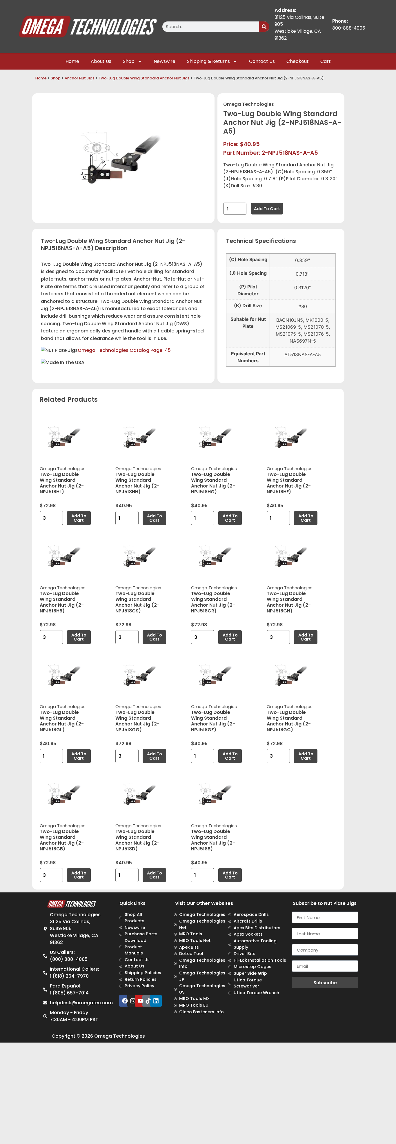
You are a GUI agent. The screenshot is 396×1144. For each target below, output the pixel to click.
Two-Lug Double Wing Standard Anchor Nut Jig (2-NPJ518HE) (289, 483)
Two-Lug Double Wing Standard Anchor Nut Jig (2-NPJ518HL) (62, 483)
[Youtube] (140, 1001)
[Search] (264, 26)
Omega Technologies (248, 104)
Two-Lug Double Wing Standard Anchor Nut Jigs (144, 78)
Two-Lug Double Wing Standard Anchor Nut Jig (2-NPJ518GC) (289, 721)
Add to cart (267, 209)
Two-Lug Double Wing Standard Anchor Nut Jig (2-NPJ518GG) (137, 721)
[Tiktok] (148, 1001)
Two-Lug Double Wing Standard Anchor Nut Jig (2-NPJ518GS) (137, 602)
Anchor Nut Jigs (80, 78)
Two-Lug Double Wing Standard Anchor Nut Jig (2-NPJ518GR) (213, 602)
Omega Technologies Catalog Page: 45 (124, 350)
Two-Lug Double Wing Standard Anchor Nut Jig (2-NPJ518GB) (62, 840)
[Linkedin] (156, 1001)
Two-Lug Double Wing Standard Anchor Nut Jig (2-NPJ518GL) (62, 721)
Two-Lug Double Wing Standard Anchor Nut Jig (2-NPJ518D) (137, 840)
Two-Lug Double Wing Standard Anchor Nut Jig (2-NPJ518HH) (137, 483)
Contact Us (262, 61)
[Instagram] (133, 1001)
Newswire (164, 61)
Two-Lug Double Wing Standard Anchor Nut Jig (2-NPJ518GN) (289, 602)
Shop (129, 61)
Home (72, 61)
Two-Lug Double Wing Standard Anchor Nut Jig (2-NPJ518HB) (62, 602)
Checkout (297, 61)
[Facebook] (125, 1001)
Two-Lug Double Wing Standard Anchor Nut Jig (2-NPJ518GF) (213, 721)
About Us (101, 61)
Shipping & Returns (208, 61)
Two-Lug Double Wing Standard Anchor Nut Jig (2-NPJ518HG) (213, 483)
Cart (325, 61)
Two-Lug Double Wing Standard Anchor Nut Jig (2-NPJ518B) (213, 840)
